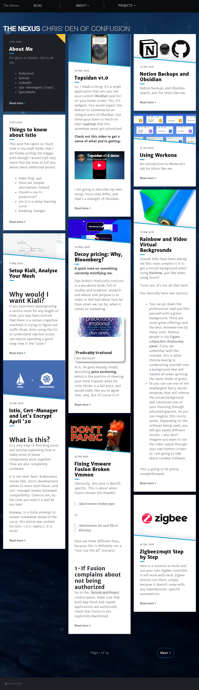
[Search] (193, 6)
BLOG (38, 5)
